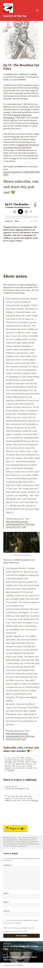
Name (6, 893)
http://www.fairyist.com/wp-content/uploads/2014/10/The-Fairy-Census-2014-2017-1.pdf (20, 524)
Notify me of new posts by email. (16, 931)
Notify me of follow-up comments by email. (20, 928)
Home (27, 838)
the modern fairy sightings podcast (28, 844)
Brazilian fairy (25, 840)
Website (6, 911)
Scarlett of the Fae (14, 16)
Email (6, 902)
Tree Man (6, 846)
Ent (32, 840)
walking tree (14, 846)
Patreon (11, 770)
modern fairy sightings (28, 842)
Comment (7, 865)
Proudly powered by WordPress (13, 965)
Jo (21, 838)
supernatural (12, 844)
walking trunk (23, 846)
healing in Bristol (15, 842)
